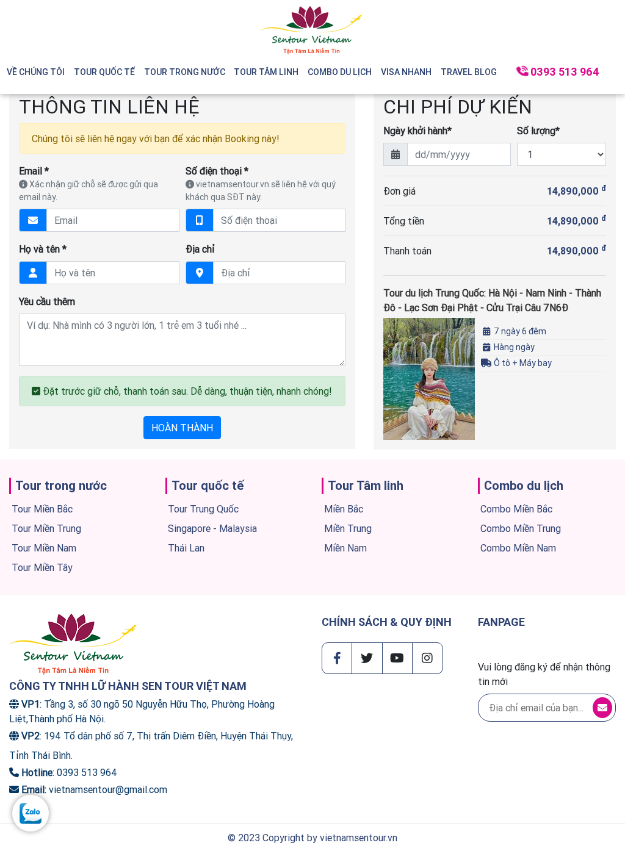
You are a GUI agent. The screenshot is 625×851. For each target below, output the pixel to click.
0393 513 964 (564, 72)
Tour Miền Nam (44, 548)
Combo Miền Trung (520, 528)
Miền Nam (345, 548)
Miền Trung (348, 528)
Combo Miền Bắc (516, 509)
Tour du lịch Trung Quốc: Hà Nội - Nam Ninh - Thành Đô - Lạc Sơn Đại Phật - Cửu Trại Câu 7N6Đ (492, 300)
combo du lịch (340, 71)
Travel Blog (469, 71)
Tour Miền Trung (46, 528)
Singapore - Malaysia (212, 528)
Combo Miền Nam (518, 548)
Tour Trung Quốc (203, 509)
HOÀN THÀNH (182, 428)
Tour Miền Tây (42, 567)
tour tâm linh (266, 71)
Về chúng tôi (36, 71)
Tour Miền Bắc (42, 509)
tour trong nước (184, 71)
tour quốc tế (104, 71)
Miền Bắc (343, 509)
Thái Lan (186, 548)
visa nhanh (406, 71)
